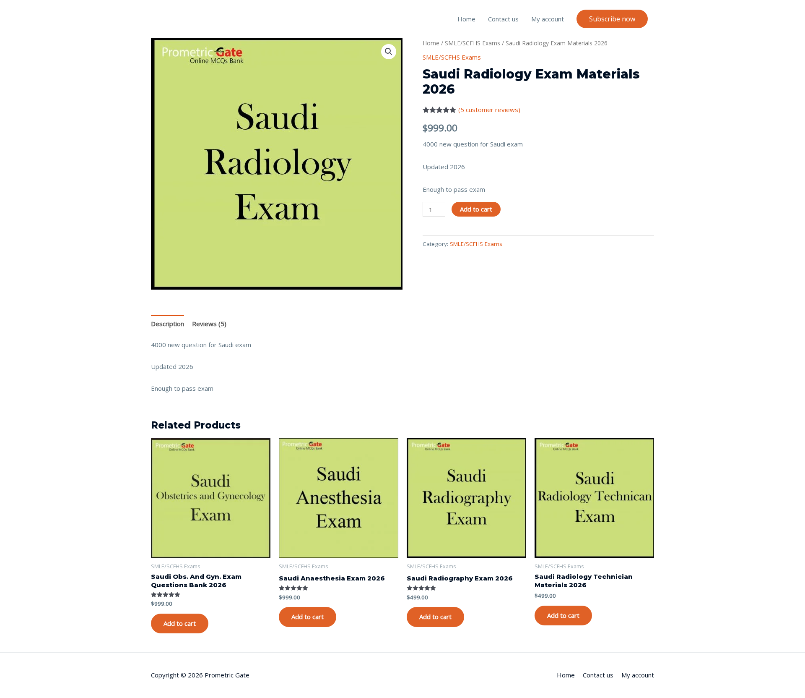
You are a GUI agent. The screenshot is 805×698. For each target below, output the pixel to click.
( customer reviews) (489, 109)
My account (547, 19)
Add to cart (476, 209)
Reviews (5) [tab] (209, 323)
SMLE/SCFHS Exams (472, 43)
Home (466, 19)
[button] (612, 19)
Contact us (503, 19)
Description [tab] (167, 323)
